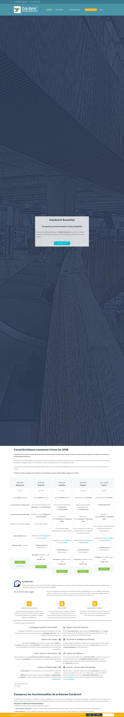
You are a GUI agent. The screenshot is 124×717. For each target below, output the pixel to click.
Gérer (89, 714)
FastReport (56, 679)
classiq (46, 535)
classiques (71, 679)
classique (67, 540)
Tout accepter (108, 714)
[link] (17, 581)
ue (48, 535)
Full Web (44, 538)
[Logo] (26, 9)
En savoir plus (20, 566)
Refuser (98, 714)
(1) (57, 627)
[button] (2, 231)
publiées (70, 677)
